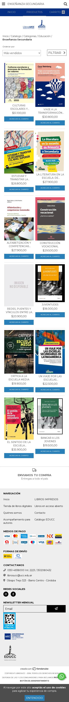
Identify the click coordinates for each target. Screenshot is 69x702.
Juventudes (50, 304)
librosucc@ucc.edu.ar (19, 575)
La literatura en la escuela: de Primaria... (50, 176)
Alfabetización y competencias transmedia (19, 244)
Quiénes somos (12, 512)
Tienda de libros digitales (17, 506)
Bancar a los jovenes (50, 439)
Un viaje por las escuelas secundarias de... (50, 378)
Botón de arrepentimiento (34, 681)
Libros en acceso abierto (48, 506)
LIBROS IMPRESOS (46, 499)
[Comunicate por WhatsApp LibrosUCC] (62, 676)
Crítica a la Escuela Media (19, 378)
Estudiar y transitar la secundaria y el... (19, 178)
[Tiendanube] (34, 670)
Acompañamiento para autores (16, 521)
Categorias (30, 36)
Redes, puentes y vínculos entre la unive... (19, 310)
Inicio (6, 36)
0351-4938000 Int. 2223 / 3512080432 (29, 570)
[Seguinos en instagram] (5, 594)
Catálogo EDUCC (44, 519)
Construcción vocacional (50, 245)
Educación (44, 36)
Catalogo (16, 36)
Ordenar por (9, 46)
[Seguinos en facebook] (13, 594)
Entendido (34, 697)
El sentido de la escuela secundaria (19, 444)
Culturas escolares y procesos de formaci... (19, 107)
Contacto (39, 512)
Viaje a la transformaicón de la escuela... (50, 111)
